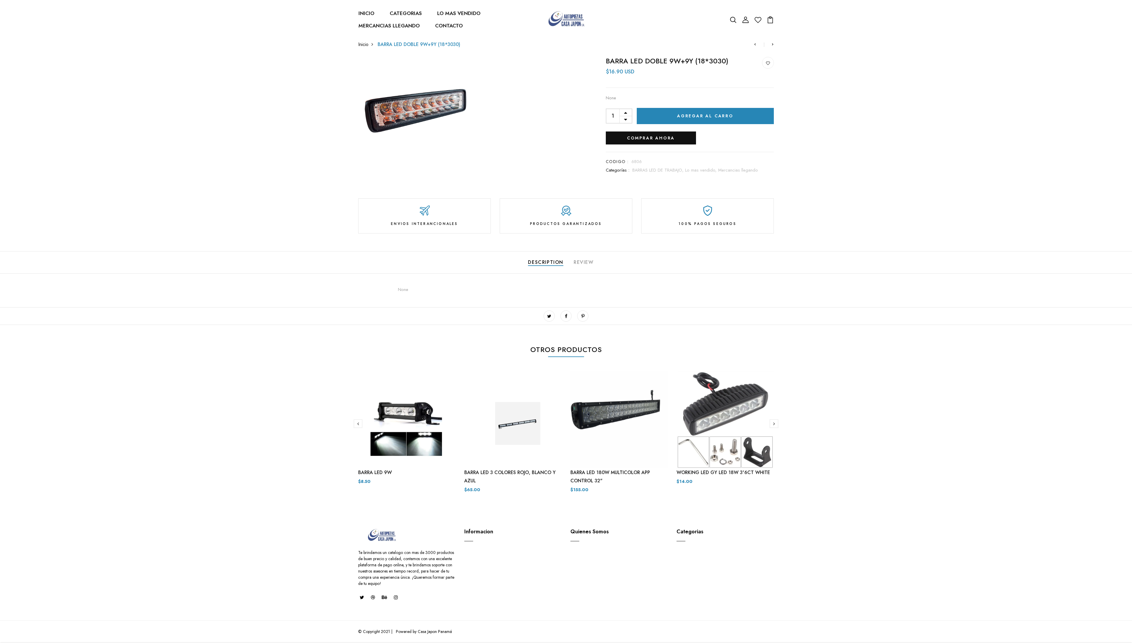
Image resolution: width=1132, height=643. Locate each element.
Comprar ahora (651, 138)
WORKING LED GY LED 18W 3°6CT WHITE (723, 472)
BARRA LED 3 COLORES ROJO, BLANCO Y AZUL (510, 476)
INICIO (366, 13)
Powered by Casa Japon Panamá (423, 631)
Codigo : (617, 162)
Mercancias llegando (738, 170)
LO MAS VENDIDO (459, 13)
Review (584, 262)
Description (545, 262)
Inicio (363, 44)
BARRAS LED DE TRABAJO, (658, 170)
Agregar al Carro (705, 116)
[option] (407, 432)
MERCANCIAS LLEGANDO (389, 25)
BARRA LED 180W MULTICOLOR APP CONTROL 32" (610, 476)
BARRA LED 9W (375, 472)
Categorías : (617, 170)
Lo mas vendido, (701, 170)
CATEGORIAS (406, 13)
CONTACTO (449, 25)
